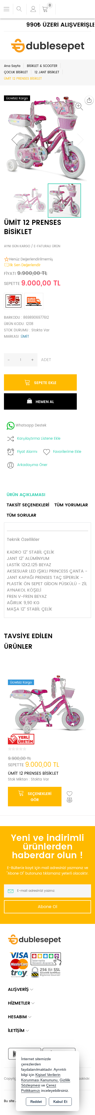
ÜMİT (25, 337)
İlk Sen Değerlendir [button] (25, 265)
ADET (46, 359)
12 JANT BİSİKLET (47, 72)
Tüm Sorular (21, 515)
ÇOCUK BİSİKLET (16, 72)
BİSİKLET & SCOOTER (42, 66)
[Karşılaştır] (70, 800)
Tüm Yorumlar (71, 505)
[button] (80, 106)
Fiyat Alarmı (27, 452)
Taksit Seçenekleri (28, 505)
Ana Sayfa (12, 66)
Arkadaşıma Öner (32, 465)
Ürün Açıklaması (26, 494)
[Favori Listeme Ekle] (70, 794)
